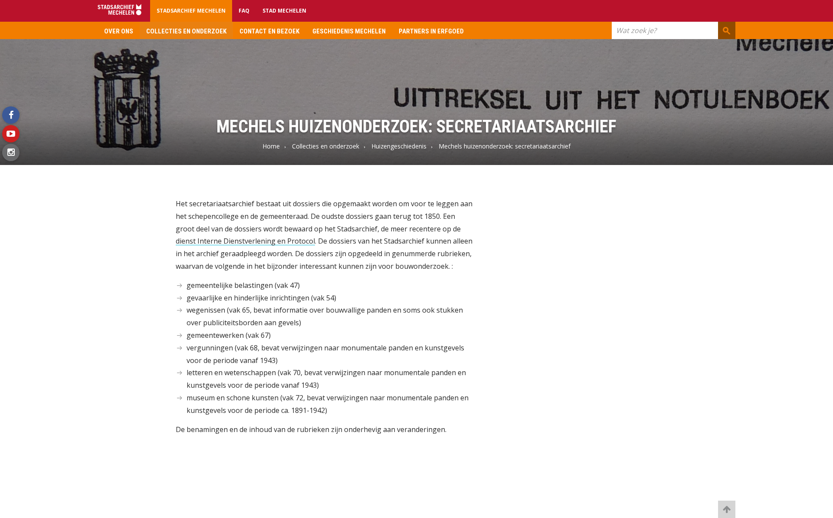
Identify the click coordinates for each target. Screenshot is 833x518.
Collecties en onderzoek (186, 31)
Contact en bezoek (269, 31)
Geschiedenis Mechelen (349, 31)
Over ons (118, 31)
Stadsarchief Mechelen (191, 10)
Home (271, 146)
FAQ (244, 10)
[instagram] (11, 152)
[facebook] (11, 115)
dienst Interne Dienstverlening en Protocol (245, 241)
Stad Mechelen (284, 10)
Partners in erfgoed (431, 31)
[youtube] (11, 133)
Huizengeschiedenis (398, 146)
